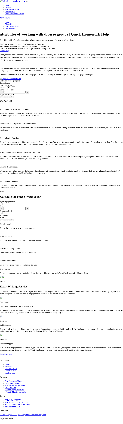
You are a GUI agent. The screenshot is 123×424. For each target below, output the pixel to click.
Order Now (9, 14)
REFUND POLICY (12, 407)
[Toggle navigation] (27, 1)
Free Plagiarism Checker (14, 381)
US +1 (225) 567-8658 (8, 415)
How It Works (10, 371)
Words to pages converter (14, 390)
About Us (8, 7)
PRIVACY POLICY (13, 400)
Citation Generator (12, 383)
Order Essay (4, 51)
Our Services (10, 12)
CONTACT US (11, 369)
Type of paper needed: (8, 202)
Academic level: (6, 211)
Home (7, 5)
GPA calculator (10, 388)
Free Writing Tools (12, 9)
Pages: (2, 206)
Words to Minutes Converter (15, 392)
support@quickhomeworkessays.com (32, 415)
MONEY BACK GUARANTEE (18, 404)
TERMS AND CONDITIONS (16, 402)
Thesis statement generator (15, 385)
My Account (19, 14)
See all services (6, 354)
